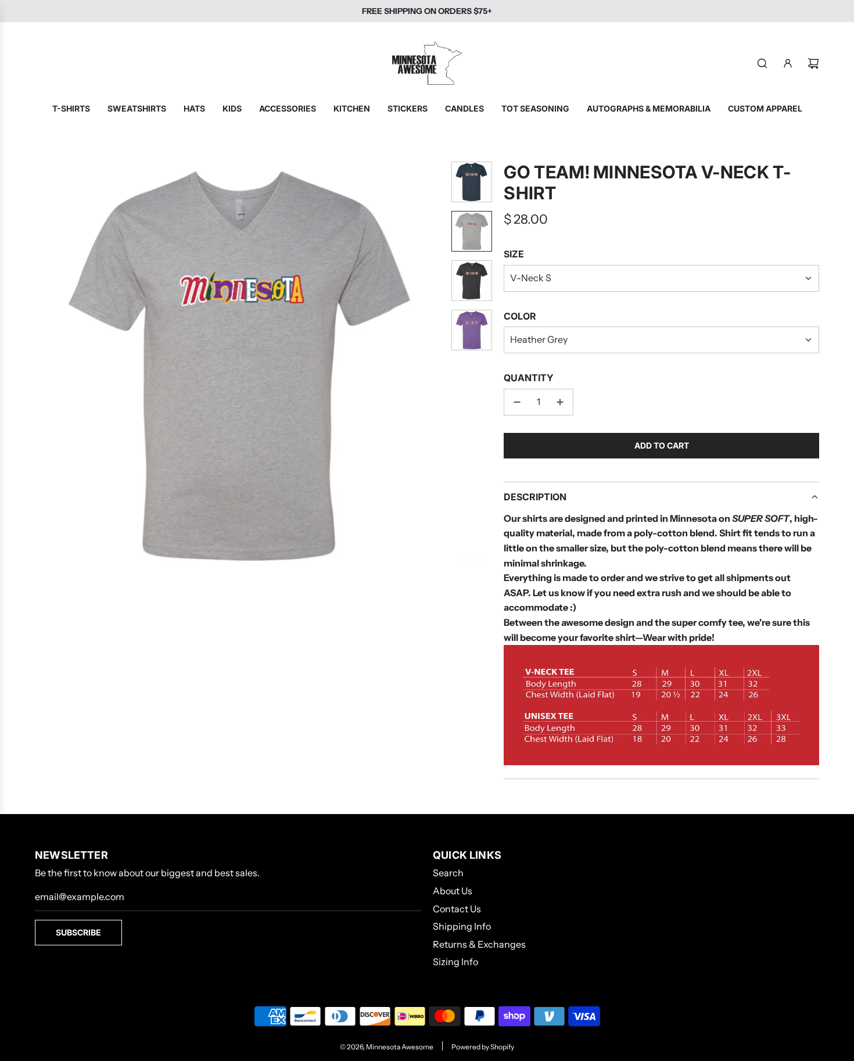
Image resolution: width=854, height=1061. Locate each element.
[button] (44, 365)
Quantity (529, 377)
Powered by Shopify (482, 1046)
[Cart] (813, 63)
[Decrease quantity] (517, 402)
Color (520, 316)
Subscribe (78, 932)
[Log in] (788, 63)
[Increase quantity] (560, 402)
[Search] (762, 63)
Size (514, 254)
